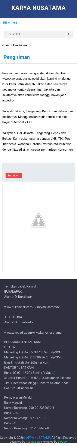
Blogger (63, 441)
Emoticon (13, 175)
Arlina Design (34, 441)
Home (5, 45)
